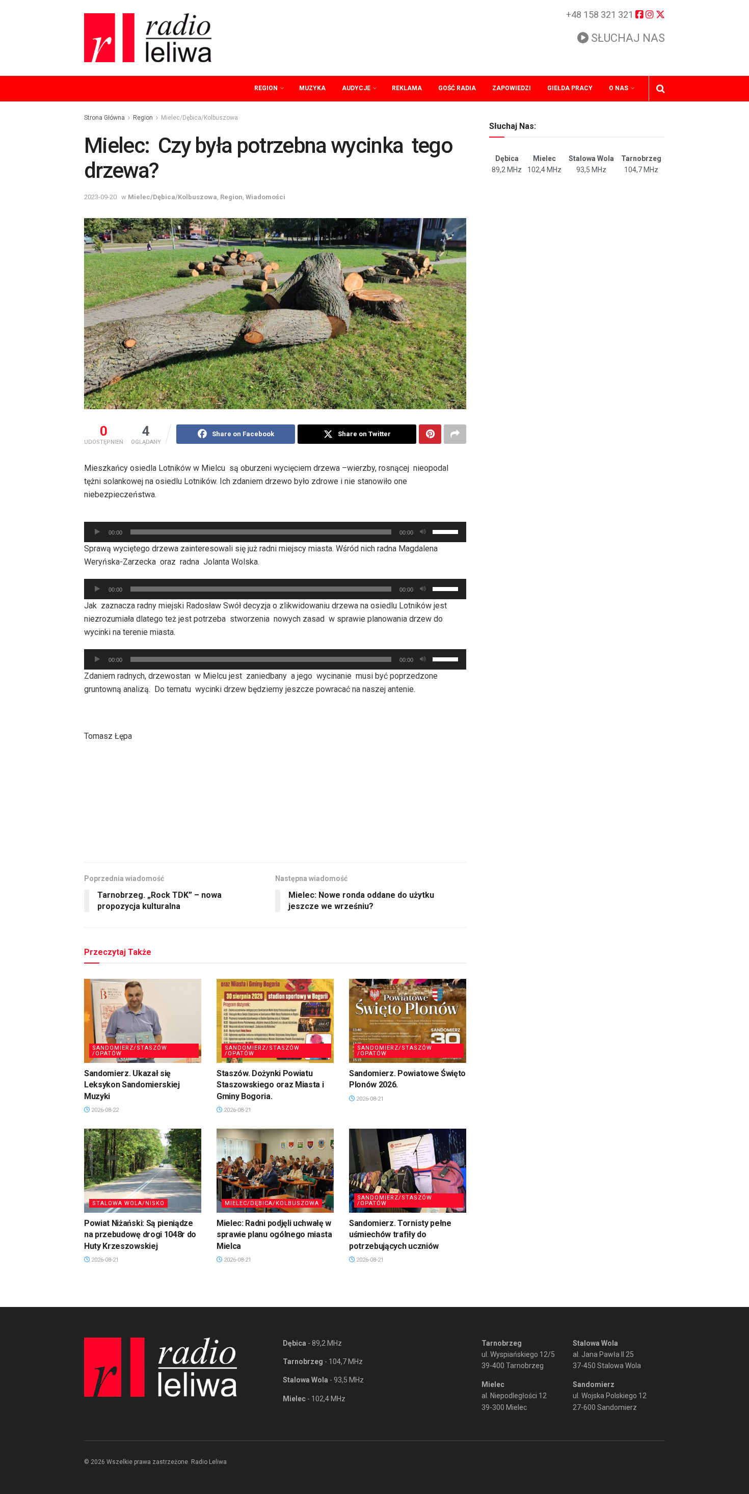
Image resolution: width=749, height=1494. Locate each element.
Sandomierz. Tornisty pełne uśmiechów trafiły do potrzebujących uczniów (400, 1234)
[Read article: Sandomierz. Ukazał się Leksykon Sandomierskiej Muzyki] (142, 1020)
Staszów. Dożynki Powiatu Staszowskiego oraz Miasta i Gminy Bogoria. (270, 1085)
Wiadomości (265, 197)
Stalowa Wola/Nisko (128, 1203)
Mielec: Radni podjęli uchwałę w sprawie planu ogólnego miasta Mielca (274, 1234)
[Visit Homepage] (147, 37)
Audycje (356, 88)
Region (266, 88)
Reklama (407, 88)
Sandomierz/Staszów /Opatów (129, 1051)
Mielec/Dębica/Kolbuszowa (199, 117)
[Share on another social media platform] (455, 434)
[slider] (447, 531)
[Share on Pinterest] (430, 434)
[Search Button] (660, 88)
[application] (275, 532)
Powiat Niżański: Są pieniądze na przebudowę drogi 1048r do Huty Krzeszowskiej (140, 1234)
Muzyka (312, 88)
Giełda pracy (570, 88)
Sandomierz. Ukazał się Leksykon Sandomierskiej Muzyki (132, 1085)
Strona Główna (104, 117)
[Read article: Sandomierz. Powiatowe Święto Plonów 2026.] (407, 1020)
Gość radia (457, 88)
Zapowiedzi (511, 88)
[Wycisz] (423, 532)
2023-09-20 (100, 197)
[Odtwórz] (97, 532)
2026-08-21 (236, 1110)
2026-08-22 (104, 1110)
